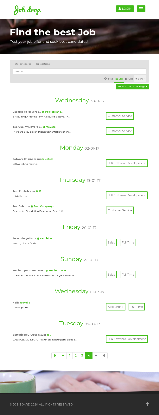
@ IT (38, 191)
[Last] (104, 355)
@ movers (49, 126)
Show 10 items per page (132, 86)
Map (110, 78)
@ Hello (25, 302)
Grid (130, 78)
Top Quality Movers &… (28, 126)
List (121, 78)
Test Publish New (24, 191)
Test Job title (22, 206)
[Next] (96, 355)
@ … (49, 334)
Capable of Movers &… (27, 111)
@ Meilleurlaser (56, 270)
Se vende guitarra (25, 238)
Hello (16, 302)
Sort (140, 78)
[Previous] (63, 355)
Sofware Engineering (27, 159)
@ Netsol (47, 159)
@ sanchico (44, 238)
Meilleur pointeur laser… (29, 270)
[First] (55, 355)
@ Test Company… (42, 206)
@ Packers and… (52, 111)
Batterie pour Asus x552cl (30, 334)
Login (126, 8)
